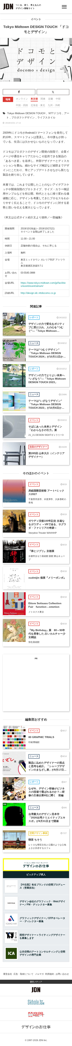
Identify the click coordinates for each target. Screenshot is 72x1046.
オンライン (22, 98)
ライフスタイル (46, 117)
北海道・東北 (38, 105)
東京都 (34, 98)
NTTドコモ (55, 113)
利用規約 (49, 974)
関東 (43, 98)
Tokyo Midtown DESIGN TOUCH (26, 113)
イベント (36, 19)
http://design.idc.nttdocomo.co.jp (38, 293)
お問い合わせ (62, 974)
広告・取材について (23, 974)
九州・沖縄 (54, 105)
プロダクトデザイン (23, 117)
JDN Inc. (43, 1040)
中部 (58, 98)
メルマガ (39, 974)
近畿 (50, 98)
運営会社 (7, 974)
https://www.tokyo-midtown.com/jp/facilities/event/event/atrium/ (43, 284)
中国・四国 (22, 105)
